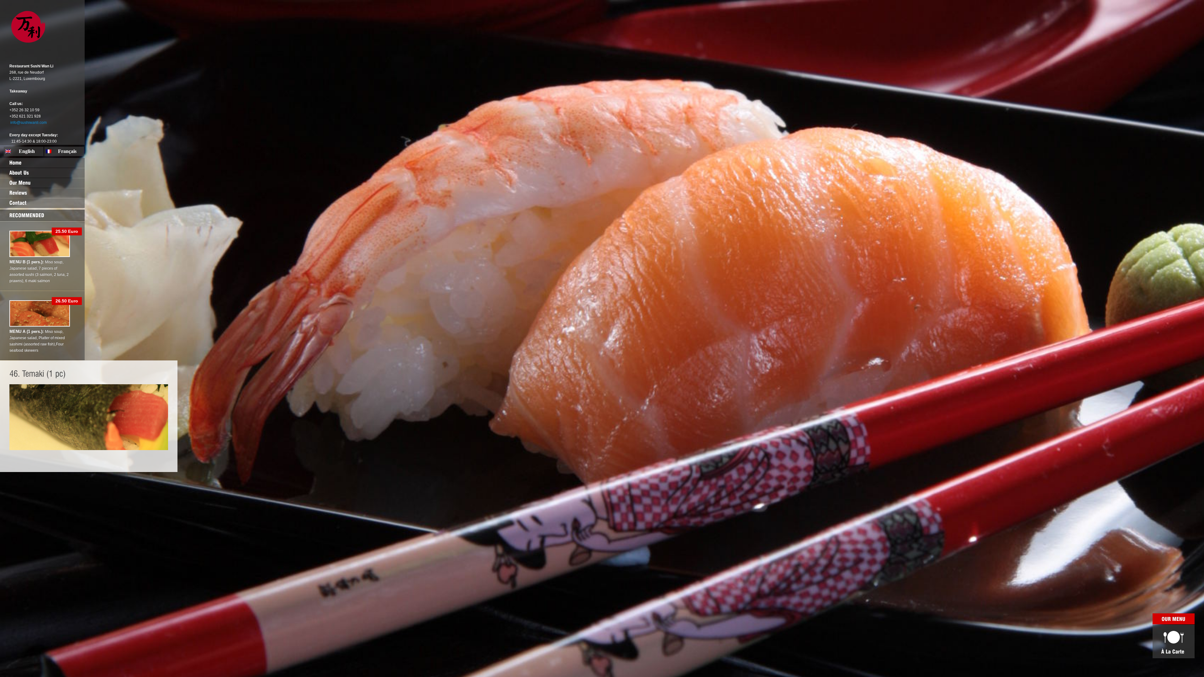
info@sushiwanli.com (28, 122)
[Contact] (42, 203)
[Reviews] (42, 193)
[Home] (42, 163)
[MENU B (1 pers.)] (39, 256)
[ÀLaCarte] (1174, 641)
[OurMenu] (42, 183)
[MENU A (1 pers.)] (39, 325)
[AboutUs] (42, 173)
